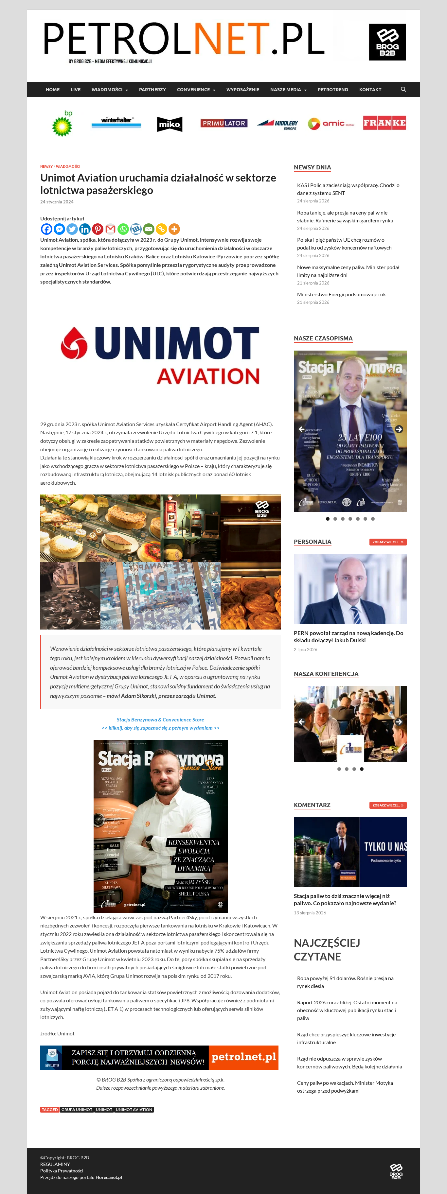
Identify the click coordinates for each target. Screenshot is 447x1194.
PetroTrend (333, 89)
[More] (174, 229)
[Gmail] (110, 229)
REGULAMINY (55, 1164)
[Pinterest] (97, 229)
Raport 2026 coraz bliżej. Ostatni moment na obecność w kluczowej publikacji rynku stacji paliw (347, 1010)
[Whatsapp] (123, 229)
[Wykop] (136, 229)
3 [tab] (343, 519)
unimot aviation (134, 1109)
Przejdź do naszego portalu (81, 1177)
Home (53, 89)
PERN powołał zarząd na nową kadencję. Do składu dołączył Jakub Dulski (348, 637)
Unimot (104, 1109)
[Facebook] (46, 229)
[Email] (148, 229)
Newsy (46, 166)
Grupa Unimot (77, 1109)
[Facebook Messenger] (59, 229)
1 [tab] (328, 519)
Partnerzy (152, 89)
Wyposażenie (242, 89)
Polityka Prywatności (61, 1170)
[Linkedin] (85, 229)
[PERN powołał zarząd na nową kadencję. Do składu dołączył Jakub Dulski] (350, 588)
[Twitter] (72, 229)
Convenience (193, 89)
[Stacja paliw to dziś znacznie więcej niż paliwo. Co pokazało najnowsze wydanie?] (350, 851)
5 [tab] (358, 519)
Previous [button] (302, 430)
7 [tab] (373, 519)
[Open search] (403, 89)
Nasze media (285, 89)
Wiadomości (107, 89)
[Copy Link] (161, 229)
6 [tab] (365, 519)
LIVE (75, 89)
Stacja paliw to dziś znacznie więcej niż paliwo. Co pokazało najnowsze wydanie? (345, 899)
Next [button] (398, 430)
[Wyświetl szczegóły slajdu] (350, 431)
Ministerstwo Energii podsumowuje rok (341, 294)
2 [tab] (335, 519)
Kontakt (370, 89)
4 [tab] (350, 519)
